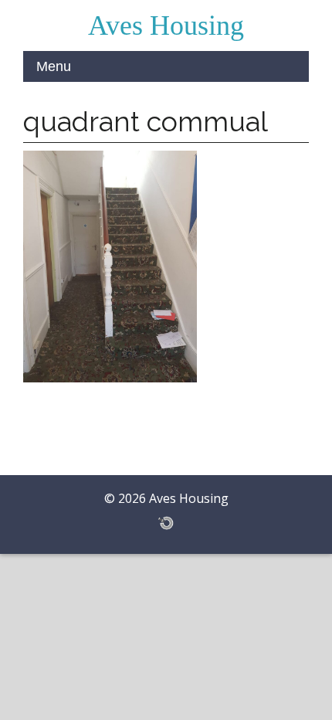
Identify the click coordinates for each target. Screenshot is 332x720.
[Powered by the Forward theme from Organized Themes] (166, 522)
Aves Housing (166, 25)
